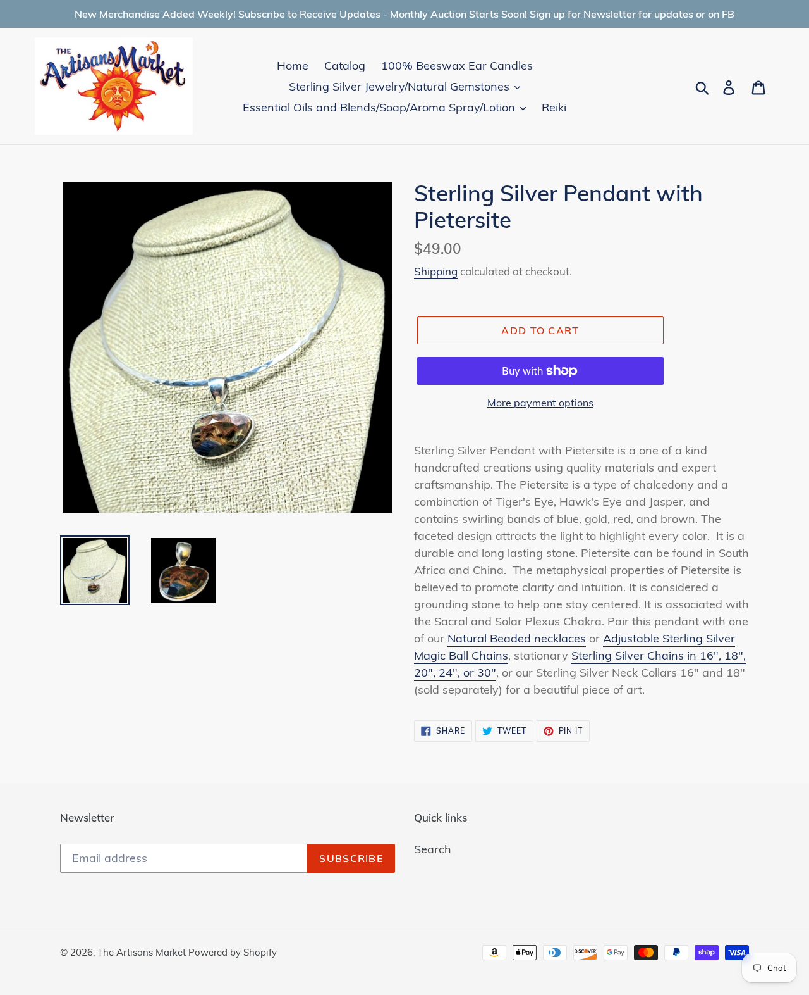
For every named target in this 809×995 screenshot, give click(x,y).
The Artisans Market (142, 952)
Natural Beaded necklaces (516, 638)
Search (432, 849)
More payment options (540, 402)
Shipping (436, 271)
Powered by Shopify (232, 952)
